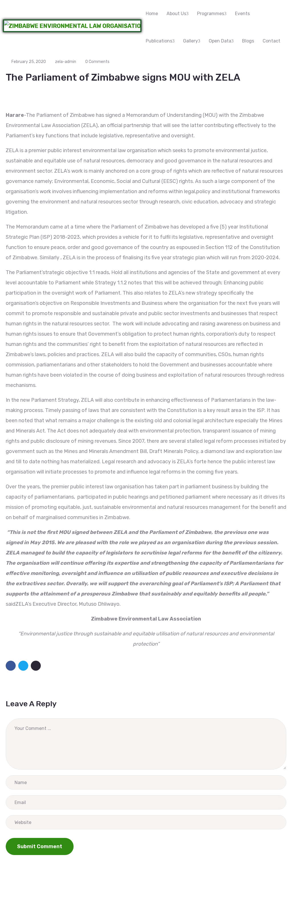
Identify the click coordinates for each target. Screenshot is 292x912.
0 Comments (97, 61)
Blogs (248, 41)
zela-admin (65, 61)
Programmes (210, 13)
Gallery (190, 41)
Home (152, 13)
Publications (159, 41)
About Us (176, 13)
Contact (271, 41)
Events (242, 13)
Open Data (220, 41)
